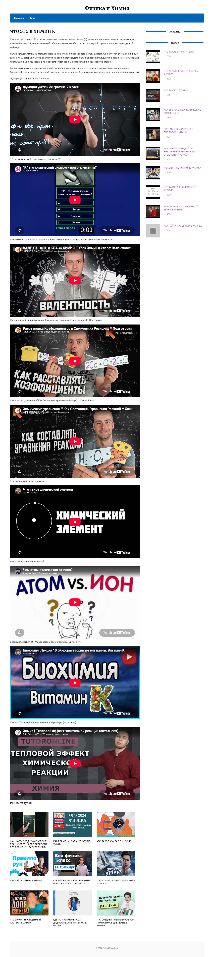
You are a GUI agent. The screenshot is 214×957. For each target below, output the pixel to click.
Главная (19, 18)
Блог (33, 18)
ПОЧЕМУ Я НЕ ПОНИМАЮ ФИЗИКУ (182, 167)
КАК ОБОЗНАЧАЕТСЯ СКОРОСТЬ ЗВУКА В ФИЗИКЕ (181, 208)
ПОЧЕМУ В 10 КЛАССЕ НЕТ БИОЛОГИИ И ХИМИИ (178, 130)
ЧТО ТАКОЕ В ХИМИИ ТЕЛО (179, 51)
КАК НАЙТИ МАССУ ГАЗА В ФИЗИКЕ (183, 225)
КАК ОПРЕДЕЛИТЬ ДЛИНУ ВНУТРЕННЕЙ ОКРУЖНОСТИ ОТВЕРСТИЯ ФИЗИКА (179, 151)
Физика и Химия (107, 8)
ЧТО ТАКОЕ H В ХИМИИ (176, 90)
